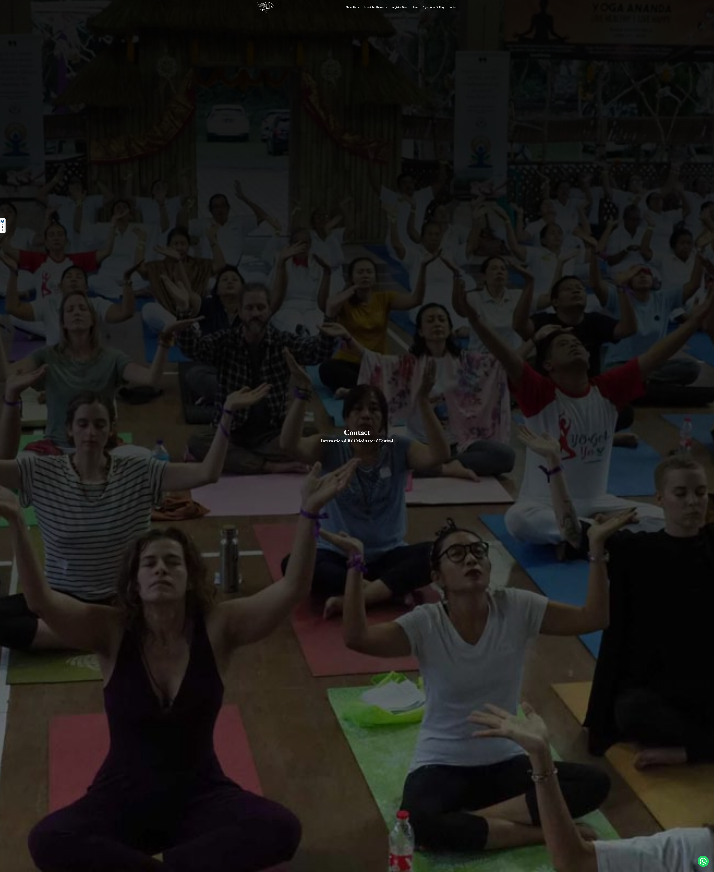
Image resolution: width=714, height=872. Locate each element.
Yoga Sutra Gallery (433, 7)
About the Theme (374, 7)
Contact (452, 7)
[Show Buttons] (3, 232)
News (415, 7)
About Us (350, 7)
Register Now (400, 7)
